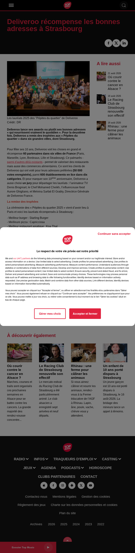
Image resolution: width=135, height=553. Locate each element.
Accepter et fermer (85, 314)
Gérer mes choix (50, 314)
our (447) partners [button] (21, 258)
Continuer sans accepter (114, 234)
